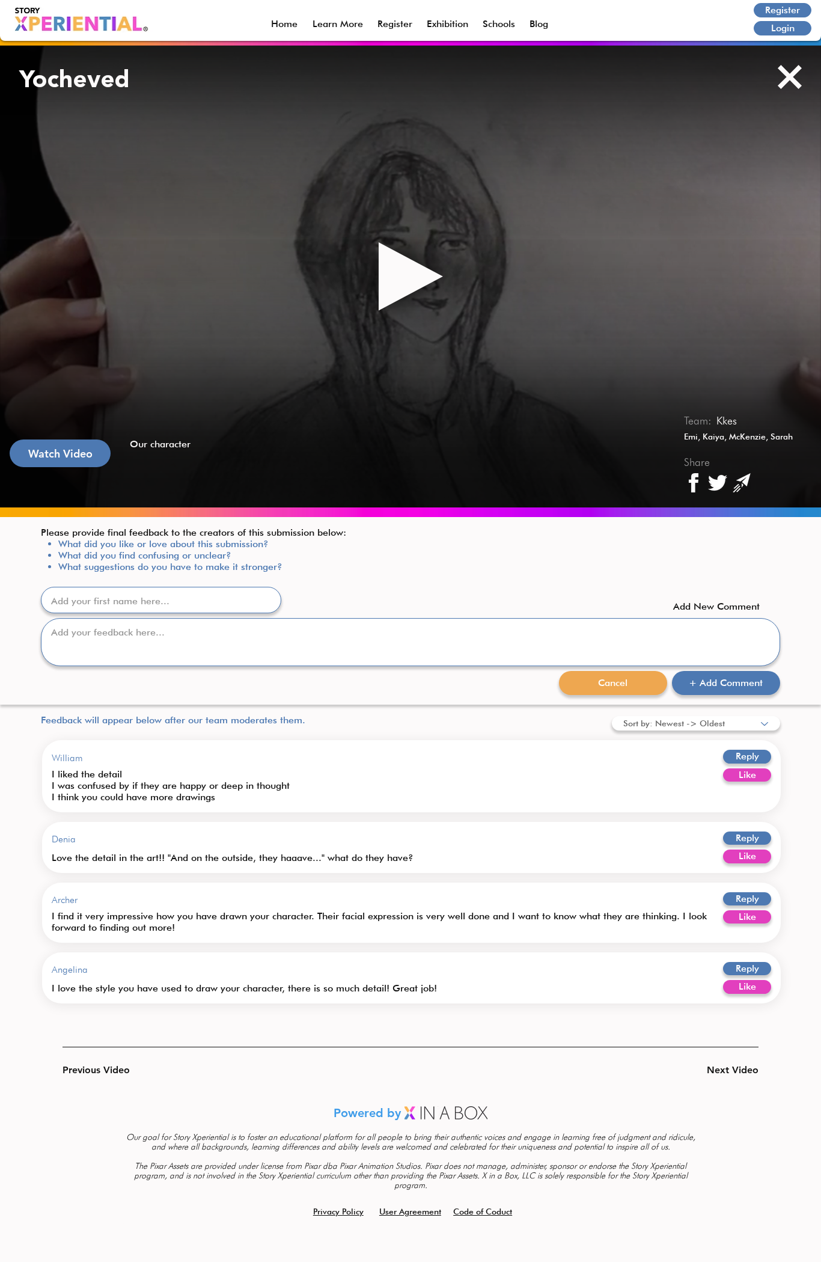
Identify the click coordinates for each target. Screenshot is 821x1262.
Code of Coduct (482, 1211)
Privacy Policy (338, 1211)
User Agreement (410, 1211)
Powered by (369, 1113)
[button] (105, 1070)
